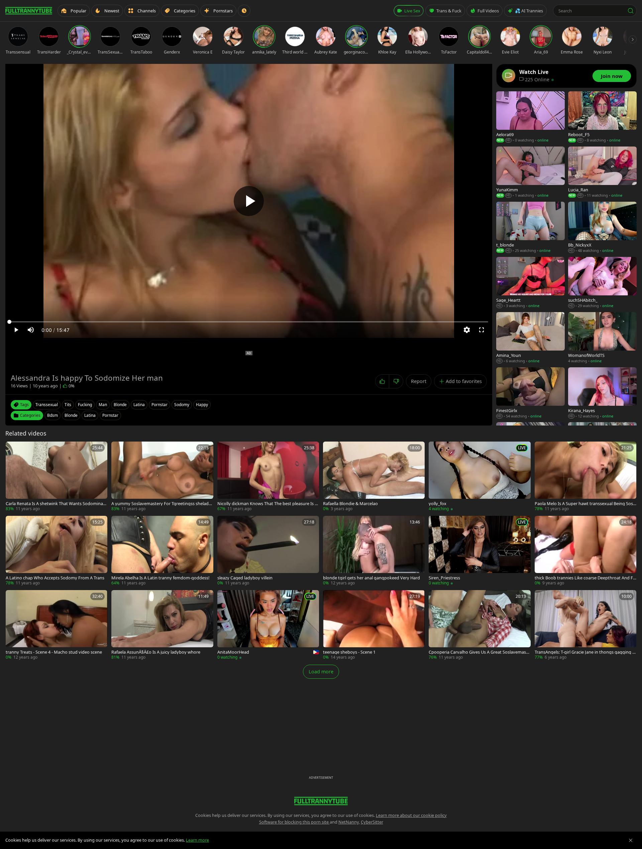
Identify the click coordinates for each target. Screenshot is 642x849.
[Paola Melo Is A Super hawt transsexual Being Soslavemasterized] (585, 477)
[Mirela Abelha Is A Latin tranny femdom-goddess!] (162, 551)
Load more (321, 671)
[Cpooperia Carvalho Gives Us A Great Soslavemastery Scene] (479, 625)
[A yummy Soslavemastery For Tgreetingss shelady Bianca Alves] (162, 477)
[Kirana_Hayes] (602, 393)
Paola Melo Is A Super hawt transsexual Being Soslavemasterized (585, 503)
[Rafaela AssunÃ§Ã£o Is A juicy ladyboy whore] (162, 625)
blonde (120, 404)
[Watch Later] (244, 11)
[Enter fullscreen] (481, 330)
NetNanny (348, 822)
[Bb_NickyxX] (602, 228)
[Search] (630, 10)
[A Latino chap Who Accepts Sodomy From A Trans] (56, 551)
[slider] (248, 322)
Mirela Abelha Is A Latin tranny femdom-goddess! (160, 578)
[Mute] (30, 330)
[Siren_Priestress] (479, 551)
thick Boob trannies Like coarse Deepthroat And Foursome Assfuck (585, 578)
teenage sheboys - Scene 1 (349, 652)
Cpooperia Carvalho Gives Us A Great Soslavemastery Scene (479, 652)
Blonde (71, 415)
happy (202, 404)
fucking (85, 404)
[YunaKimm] (530, 172)
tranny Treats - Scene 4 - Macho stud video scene (54, 652)
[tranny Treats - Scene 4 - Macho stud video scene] (56, 625)
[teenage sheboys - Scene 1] (374, 625)
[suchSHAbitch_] (602, 283)
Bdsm (52, 415)
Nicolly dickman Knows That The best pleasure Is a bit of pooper (267, 503)
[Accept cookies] (631, 840)
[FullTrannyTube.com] (28, 10)
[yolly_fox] (479, 477)
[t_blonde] (530, 228)
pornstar (159, 404)
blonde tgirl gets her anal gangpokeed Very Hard (371, 578)
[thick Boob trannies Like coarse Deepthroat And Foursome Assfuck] (585, 551)
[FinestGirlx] (530, 393)
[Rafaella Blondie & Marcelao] (374, 477)
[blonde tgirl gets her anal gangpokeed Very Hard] (374, 551)
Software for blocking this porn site (294, 822)
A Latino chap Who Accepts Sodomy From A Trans (55, 578)
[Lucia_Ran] (602, 172)
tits (68, 404)
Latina (90, 415)
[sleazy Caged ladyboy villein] (268, 551)
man (103, 404)
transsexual (46, 404)
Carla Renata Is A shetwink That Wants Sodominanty (56, 503)
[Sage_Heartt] (530, 283)
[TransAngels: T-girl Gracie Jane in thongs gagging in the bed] (585, 625)
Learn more (197, 840)
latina (139, 404)
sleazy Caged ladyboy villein (245, 578)
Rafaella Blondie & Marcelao (350, 503)
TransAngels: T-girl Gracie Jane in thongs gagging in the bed (585, 652)
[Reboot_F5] (602, 117)
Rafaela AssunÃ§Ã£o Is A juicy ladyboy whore (155, 652)
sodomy (181, 404)
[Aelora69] (530, 117)
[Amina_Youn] (530, 338)
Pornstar (110, 415)
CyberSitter (372, 822)
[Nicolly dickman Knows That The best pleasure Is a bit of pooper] (268, 477)
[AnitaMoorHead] (268, 625)
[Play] (249, 201)
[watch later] (13, 449)
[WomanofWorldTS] (602, 338)
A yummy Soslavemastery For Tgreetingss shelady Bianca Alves (161, 503)
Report (418, 381)
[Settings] (466, 330)
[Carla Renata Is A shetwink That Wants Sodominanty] (56, 477)
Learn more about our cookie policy (411, 815)
